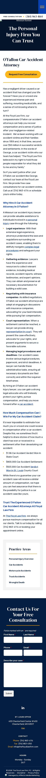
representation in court (19, 331)
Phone (7, 647)
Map (23, 728)
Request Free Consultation (23, 74)
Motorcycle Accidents (20, 570)
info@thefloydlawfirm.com (26, 746)
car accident (26, 404)
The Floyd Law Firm (16, 515)
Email (27, 647)
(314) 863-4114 (34, 16)
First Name (10, 634)
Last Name (29, 634)
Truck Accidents (17, 576)
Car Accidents (16, 564)
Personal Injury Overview (21, 559)
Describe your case (14, 660)
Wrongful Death (17, 582)
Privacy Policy (33, 773)
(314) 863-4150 (25, 743)
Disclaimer (21, 773)
